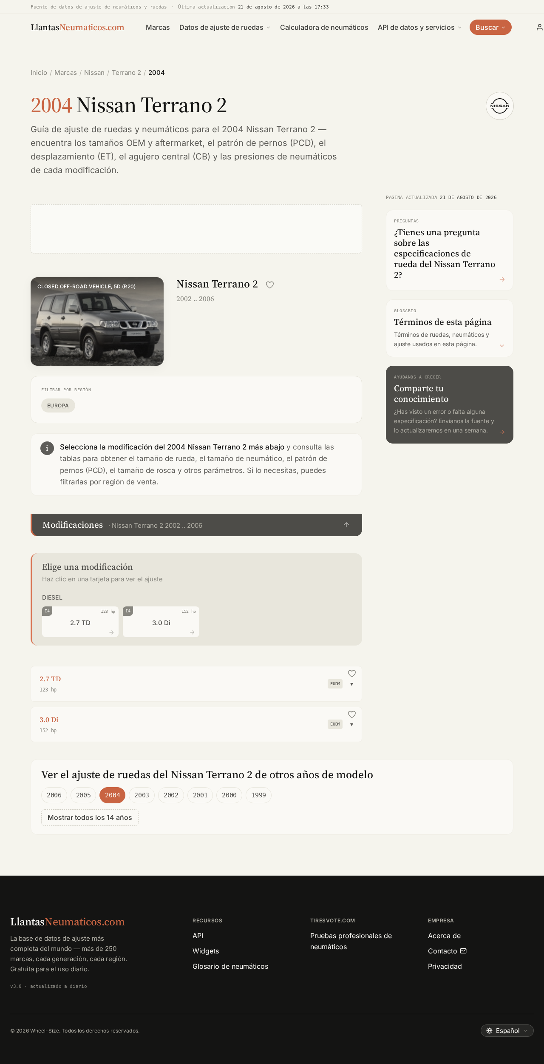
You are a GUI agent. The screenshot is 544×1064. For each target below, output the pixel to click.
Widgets (206, 951)
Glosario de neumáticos (230, 966)
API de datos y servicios (416, 27)
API (198, 935)
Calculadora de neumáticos (324, 27)
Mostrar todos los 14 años (90, 817)
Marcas (158, 27)
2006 (54, 795)
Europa (58, 405)
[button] (196, 525)
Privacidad (445, 966)
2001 (200, 795)
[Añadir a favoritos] (270, 285)
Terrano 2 (126, 72)
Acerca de (444, 935)
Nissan (94, 72)
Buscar (487, 27)
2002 (171, 795)
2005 (83, 795)
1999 (258, 795)
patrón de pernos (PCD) (265, 143)
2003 (141, 795)
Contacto (442, 951)
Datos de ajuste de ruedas (221, 27)
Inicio (39, 72)
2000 (229, 795)
